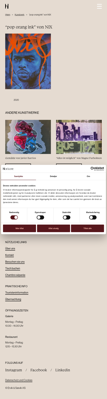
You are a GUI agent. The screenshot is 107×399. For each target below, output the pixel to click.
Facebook (38, 370)
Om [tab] (88, 176)
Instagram (13, 370)
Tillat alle (88, 228)
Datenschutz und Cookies (18, 380)
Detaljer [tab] (53, 176)
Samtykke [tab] (18, 176)
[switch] (40, 217)
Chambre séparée (15, 275)
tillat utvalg (54, 228)
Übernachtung (13, 299)
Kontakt (9, 255)
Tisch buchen (12, 268)
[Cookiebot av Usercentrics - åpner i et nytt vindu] (92, 169)
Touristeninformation (16, 292)
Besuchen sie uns (15, 261)
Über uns (10, 248)
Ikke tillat (20, 228)
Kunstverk (19, 14)
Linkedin (62, 370)
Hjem (7, 14)
